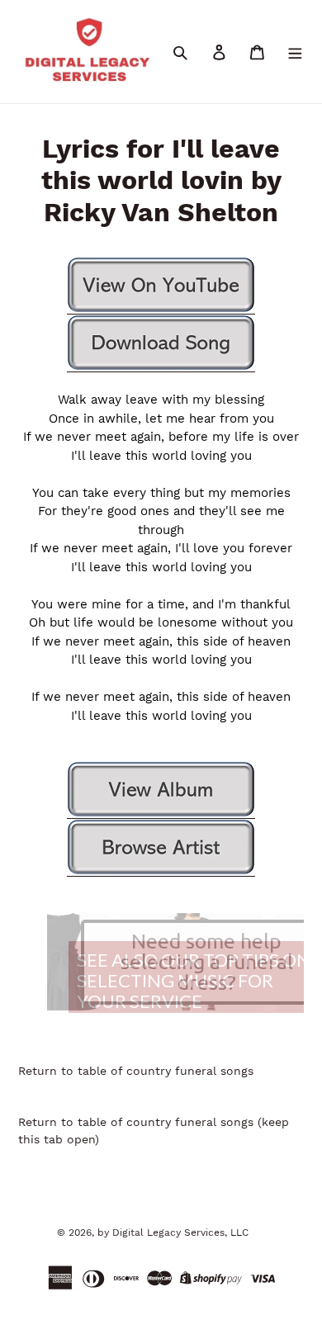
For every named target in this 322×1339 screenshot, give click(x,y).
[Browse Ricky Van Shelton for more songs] (161, 848)
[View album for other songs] (161, 790)
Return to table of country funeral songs (135, 1070)
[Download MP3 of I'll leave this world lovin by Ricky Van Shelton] (161, 343)
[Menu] (295, 51)
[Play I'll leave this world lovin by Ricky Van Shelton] (161, 286)
